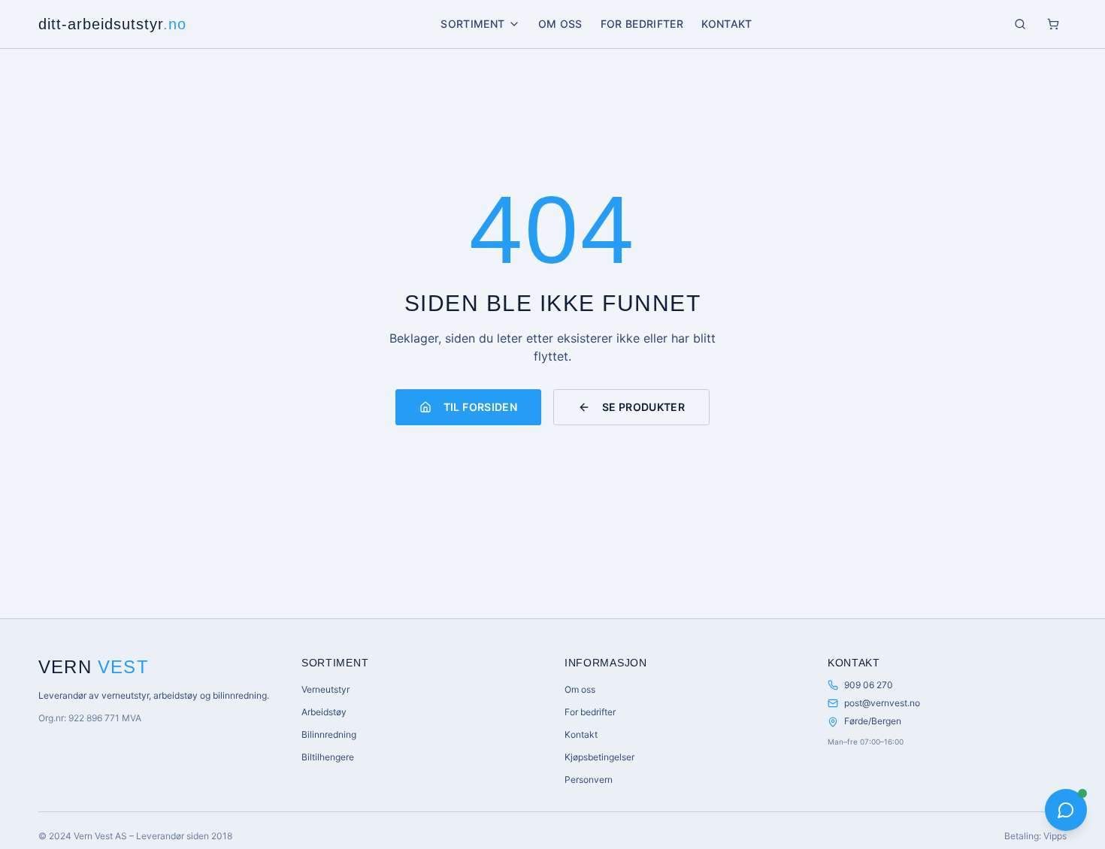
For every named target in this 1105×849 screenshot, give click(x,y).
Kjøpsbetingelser (599, 757)
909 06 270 (868, 684)
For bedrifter (642, 23)
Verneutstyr (325, 689)
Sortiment (472, 23)
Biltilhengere (327, 757)
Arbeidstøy (324, 712)
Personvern (589, 779)
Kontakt (726, 23)
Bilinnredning (328, 734)
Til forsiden (480, 406)
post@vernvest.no (882, 703)
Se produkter (643, 406)
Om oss (560, 23)
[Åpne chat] (1066, 810)
